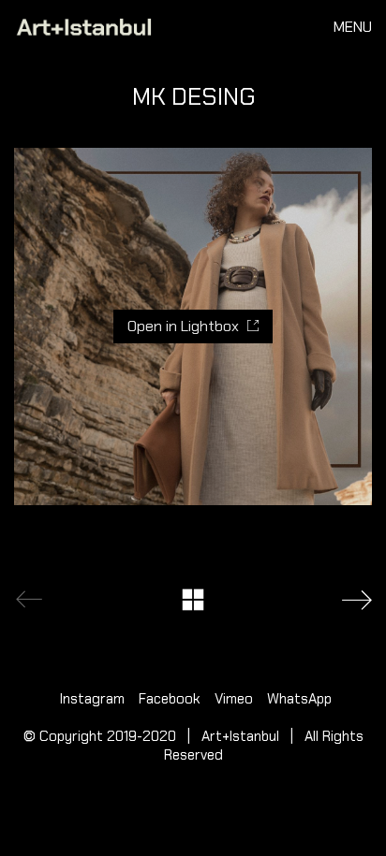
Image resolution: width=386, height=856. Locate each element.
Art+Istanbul (240, 736)
